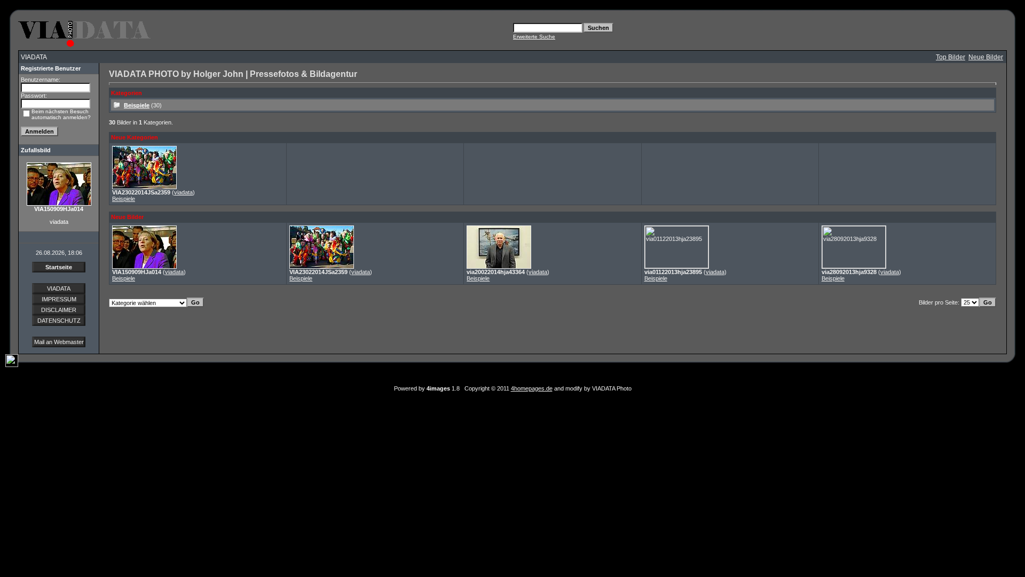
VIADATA (58, 288)
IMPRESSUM (59, 299)
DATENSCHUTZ (59, 320)
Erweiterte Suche (534, 37)
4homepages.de (532, 388)
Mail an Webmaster (59, 342)
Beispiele (136, 105)
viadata (183, 192)
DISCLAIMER (58, 310)
